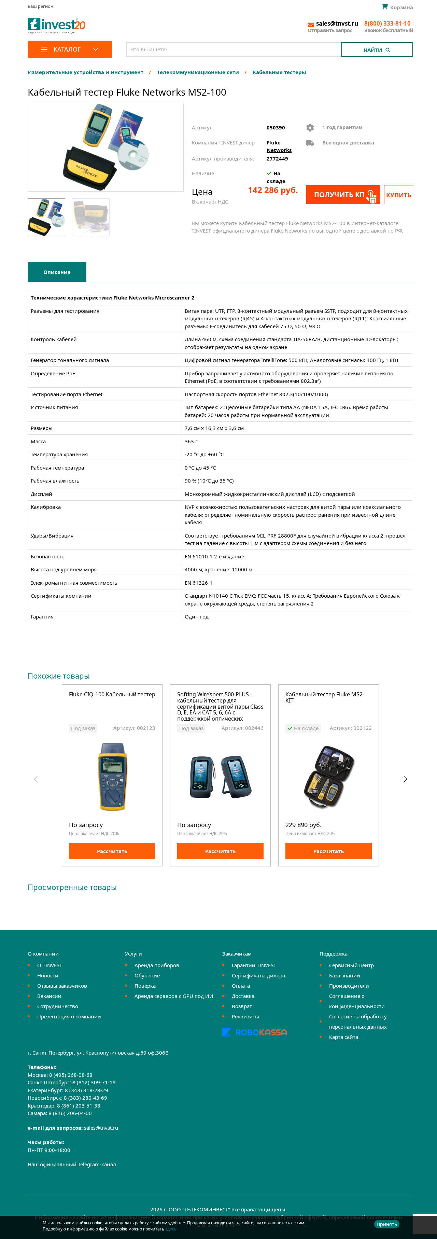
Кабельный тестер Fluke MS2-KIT (324, 698)
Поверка (145, 985)
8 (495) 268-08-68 (71, 1074)
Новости (47, 975)
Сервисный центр (351, 965)
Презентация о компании (69, 1016)
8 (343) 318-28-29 (86, 1090)
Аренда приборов (157, 965)
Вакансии (49, 995)
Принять (387, 1224)
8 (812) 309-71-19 (94, 1082)
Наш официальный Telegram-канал (72, 1164)
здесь (171, 1229)
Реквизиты (245, 1016)
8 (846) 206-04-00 (70, 1113)
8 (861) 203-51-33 (78, 1105)
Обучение (147, 975)
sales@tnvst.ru (101, 1127)
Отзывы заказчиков (62, 985)
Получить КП (339, 194)
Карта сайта (343, 1036)
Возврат (242, 1006)
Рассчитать (112, 851)
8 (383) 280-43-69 (85, 1097)
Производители (349, 985)
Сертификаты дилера (258, 975)
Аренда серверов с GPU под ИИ (174, 995)
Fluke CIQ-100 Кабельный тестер (112, 695)
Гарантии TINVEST (254, 965)
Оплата (241, 985)
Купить (398, 195)
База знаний (344, 975)
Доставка (243, 995)
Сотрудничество (57, 1006)
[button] (405, 779)
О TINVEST (49, 965)
